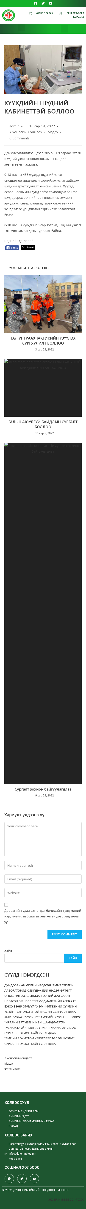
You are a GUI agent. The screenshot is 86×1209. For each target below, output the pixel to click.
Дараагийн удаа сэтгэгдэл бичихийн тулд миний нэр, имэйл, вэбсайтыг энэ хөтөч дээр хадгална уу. (42, 916)
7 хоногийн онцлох (25, 132)
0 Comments (19, 138)
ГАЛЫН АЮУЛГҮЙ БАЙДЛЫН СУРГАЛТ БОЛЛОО (43, 424)
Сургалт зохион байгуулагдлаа (43, 789)
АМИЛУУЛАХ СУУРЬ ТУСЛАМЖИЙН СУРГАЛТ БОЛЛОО (42, 1017)
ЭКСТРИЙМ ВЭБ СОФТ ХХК (66, 1199)
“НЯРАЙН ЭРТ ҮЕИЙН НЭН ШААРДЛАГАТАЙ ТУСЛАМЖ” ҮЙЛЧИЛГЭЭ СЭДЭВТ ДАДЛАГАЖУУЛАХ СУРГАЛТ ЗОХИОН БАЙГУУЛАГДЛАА (40, 1027)
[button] (21, 27)
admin (14, 126)
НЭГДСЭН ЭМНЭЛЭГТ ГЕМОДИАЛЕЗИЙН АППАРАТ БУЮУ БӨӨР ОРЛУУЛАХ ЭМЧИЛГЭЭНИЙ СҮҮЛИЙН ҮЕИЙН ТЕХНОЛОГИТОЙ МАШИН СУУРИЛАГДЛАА (40, 1006)
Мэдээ (53, 132)
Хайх (8, 951)
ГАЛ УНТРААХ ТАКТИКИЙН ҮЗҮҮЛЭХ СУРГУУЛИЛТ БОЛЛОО (43, 341)
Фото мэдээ (12, 1069)
